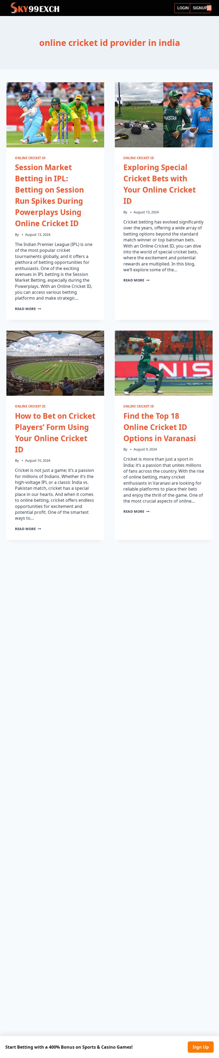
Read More (28, 308)
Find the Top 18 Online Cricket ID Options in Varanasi (159, 427)
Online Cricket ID (30, 158)
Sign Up (201, 1047)
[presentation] (55, 114)
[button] (209, 8)
